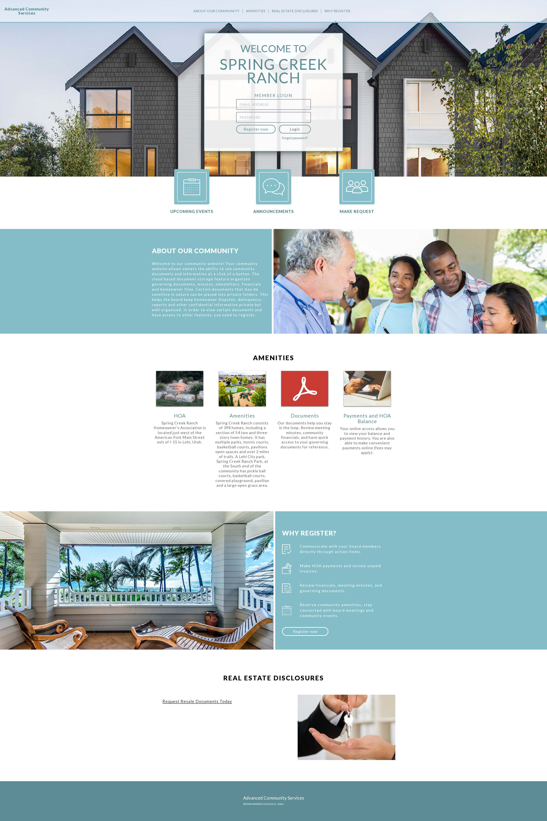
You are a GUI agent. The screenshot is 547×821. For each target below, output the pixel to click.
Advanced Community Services (26, 10)
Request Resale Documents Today (197, 701)
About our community (216, 11)
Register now (256, 129)
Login (295, 129)
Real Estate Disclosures (295, 11)
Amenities (256, 11)
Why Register (337, 11)
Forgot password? (295, 138)
